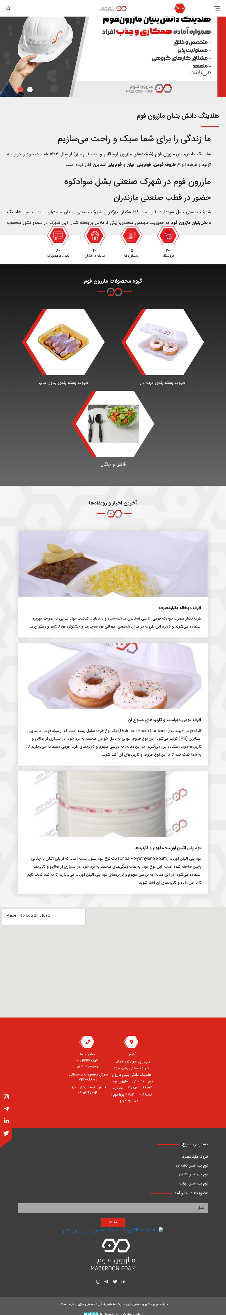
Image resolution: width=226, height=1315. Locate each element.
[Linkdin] (6, 1122)
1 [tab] (30, 89)
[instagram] (6, 1097)
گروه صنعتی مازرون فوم (85, 1305)
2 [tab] (20, 89)
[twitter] (6, 1134)
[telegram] (6, 1109)
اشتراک (113, 1223)
